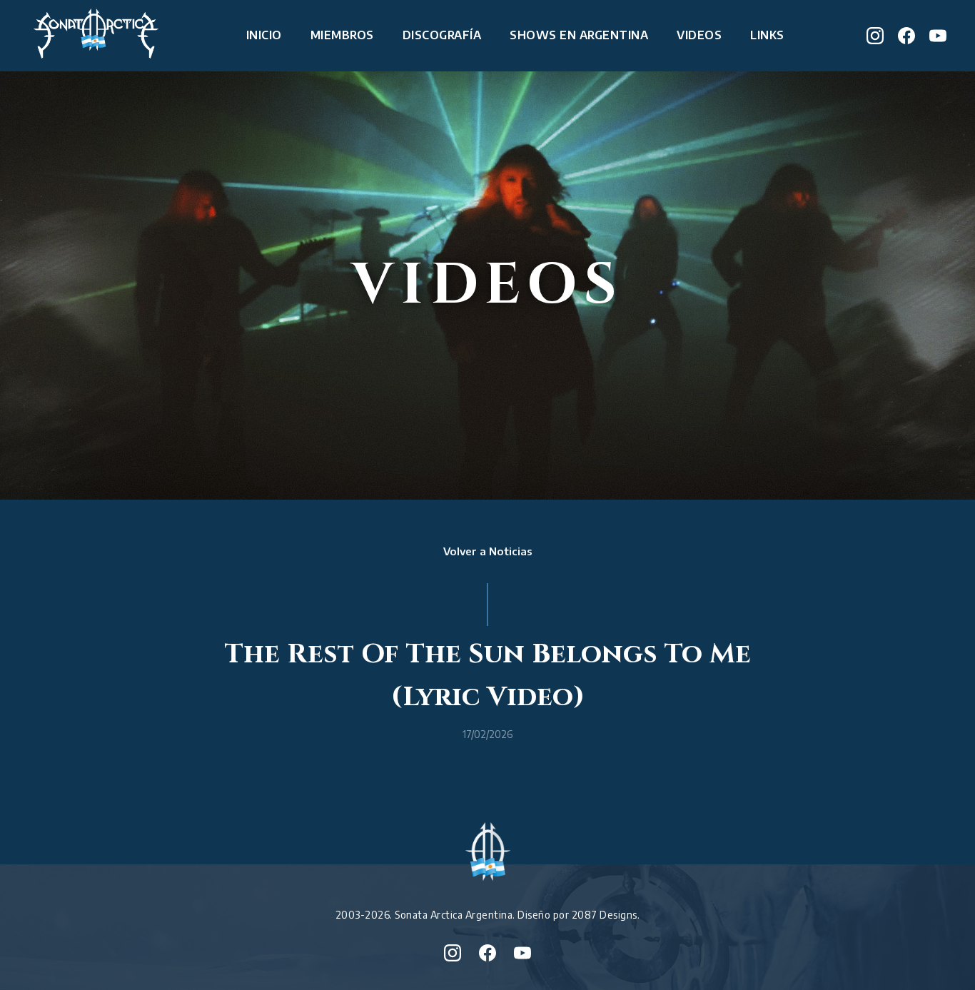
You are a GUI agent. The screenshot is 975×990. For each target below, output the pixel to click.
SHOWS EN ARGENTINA (579, 35)
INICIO (264, 35)
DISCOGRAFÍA (442, 35)
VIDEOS (699, 35)
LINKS (767, 35)
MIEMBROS (342, 35)
